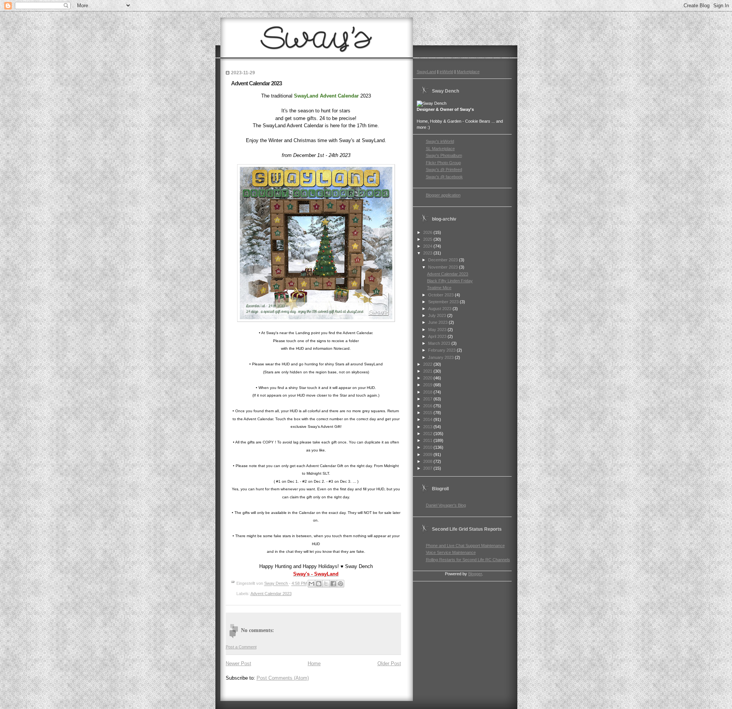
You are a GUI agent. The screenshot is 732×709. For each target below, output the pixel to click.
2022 (428, 364)
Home (314, 663)
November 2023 (443, 267)
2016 (428, 405)
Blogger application (443, 195)
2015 (428, 412)
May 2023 (438, 329)
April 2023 (438, 336)
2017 (428, 399)
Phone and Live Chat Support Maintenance (465, 545)
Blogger (475, 573)
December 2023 (443, 260)
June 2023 (438, 322)
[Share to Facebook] (333, 583)
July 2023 (437, 315)
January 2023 (441, 357)
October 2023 (441, 295)
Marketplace (468, 71)
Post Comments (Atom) (283, 678)
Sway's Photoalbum (444, 155)
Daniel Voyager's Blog (446, 505)
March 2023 (439, 343)
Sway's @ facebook (444, 176)
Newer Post (238, 663)
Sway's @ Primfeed (444, 169)
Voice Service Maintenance (451, 552)
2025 (428, 239)
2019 (428, 385)
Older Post (389, 663)
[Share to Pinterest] (340, 583)
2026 (428, 232)
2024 (428, 246)
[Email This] (311, 583)
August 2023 (440, 308)
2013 (428, 426)
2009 (428, 454)
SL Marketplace (440, 148)
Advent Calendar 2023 (271, 593)
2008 (428, 461)
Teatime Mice (439, 287)
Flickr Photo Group (443, 162)
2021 (428, 371)
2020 (428, 378)
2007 (428, 468)
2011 (428, 440)
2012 (428, 433)
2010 (428, 447)
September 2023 (444, 301)
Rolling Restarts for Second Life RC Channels (468, 559)
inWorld (446, 71)
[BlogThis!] (319, 583)
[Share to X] (326, 583)
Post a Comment (241, 647)
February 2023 (442, 350)
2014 (428, 419)
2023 (428, 253)
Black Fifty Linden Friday (450, 280)
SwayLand (426, 71)
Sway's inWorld (440, 141)
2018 (428, 392)
